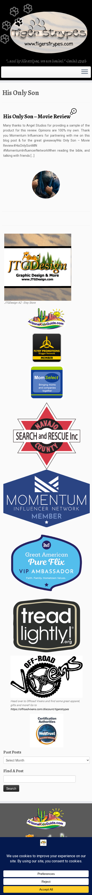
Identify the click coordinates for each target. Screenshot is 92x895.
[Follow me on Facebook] (7, 73)
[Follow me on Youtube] (11, 73)
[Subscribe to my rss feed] (3, 73)
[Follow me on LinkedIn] (14, 73)
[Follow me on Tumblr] (10, 73)
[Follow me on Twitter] (6, 73)
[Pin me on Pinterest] (13, 73)
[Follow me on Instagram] (9, 73)
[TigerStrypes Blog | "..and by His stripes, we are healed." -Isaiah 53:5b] (46, 29)
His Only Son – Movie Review (37, 116)
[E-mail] (5, 73)
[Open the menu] (84, 72)
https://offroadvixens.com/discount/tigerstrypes (39, 709)
